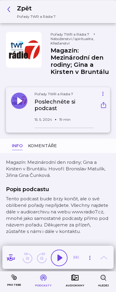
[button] (33, 11)
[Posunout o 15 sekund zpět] (27, 258)
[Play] (59, 257)
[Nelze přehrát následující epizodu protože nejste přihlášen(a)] (77, 258)
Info (17, 145)
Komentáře (42, 145)
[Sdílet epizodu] (103, 105)
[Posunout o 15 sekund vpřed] (42, 258)
